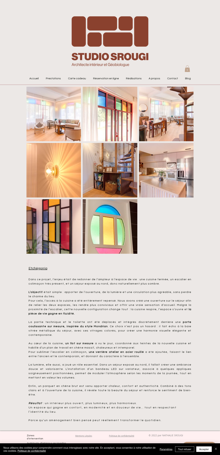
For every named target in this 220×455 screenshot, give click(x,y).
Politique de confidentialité (32, 450)
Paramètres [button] (166, 449)
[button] (187, 68)
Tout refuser (184, 449)
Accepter (204, 449)
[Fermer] (216, 449)
